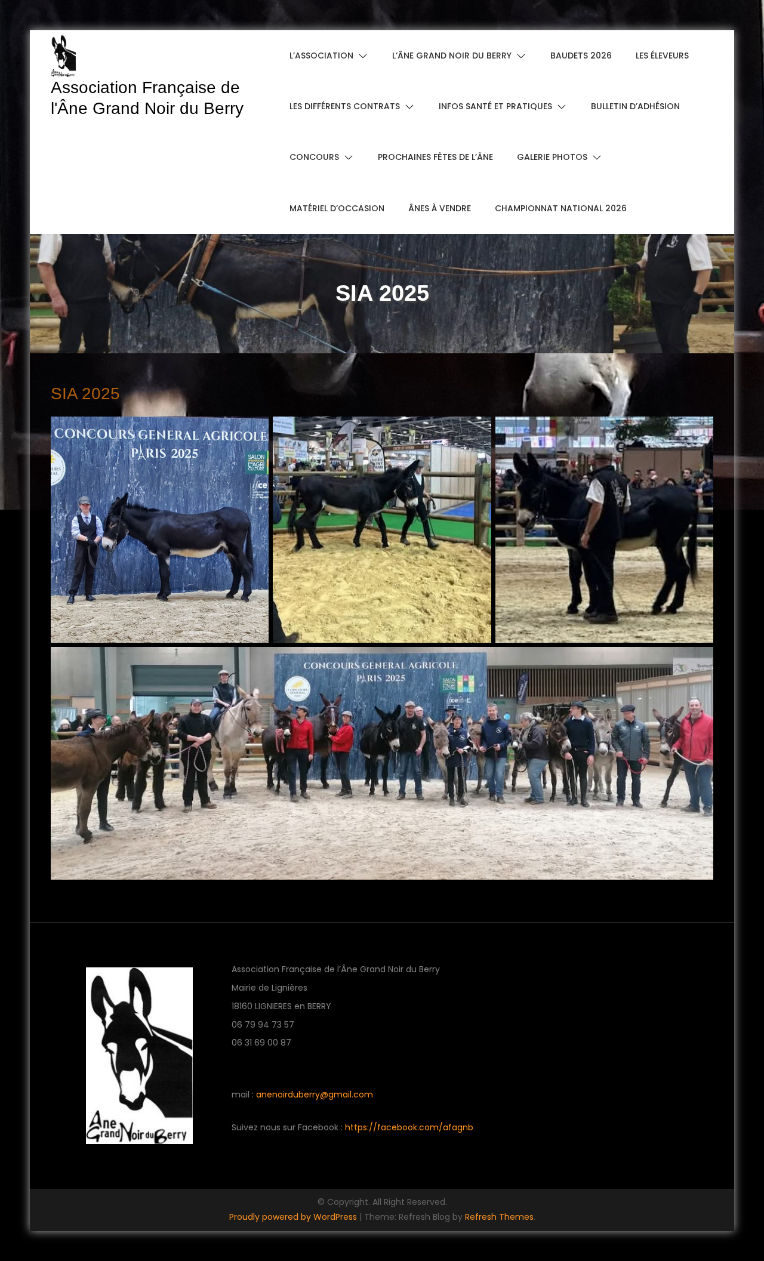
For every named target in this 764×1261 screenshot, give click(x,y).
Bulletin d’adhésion (635, 106)
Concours (314, 157)
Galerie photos (552, 157)
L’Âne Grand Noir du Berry (452, 55)
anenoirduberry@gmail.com (314, 1094)
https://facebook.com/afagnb (409, 1127)
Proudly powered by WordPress (294, 1217)
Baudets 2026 (581, 55)
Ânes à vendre (439, 208)
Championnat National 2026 (561, 208)
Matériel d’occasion (336, 208)
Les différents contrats (344, 106)
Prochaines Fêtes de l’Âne (435, 157)
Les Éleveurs (662, 55)
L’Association (321, 55)
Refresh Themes (499, 1217)
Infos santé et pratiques (495, 106)
